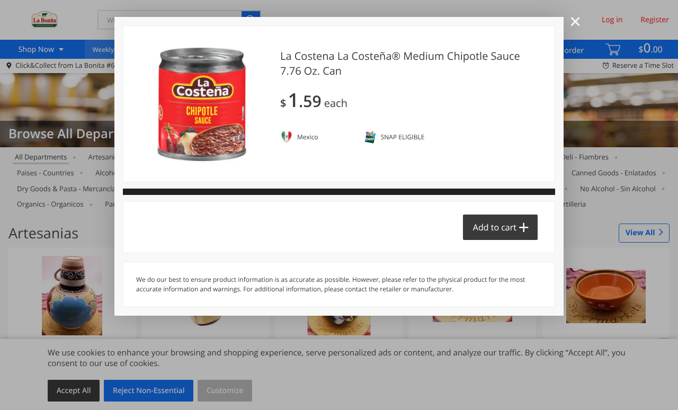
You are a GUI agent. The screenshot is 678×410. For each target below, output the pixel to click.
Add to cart (494, 227)
